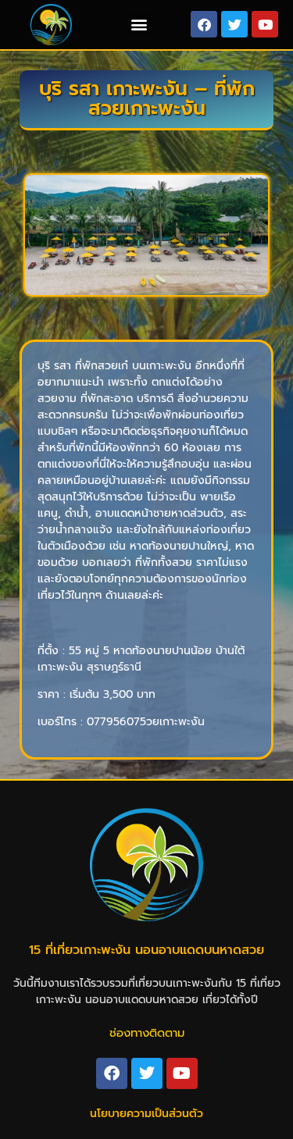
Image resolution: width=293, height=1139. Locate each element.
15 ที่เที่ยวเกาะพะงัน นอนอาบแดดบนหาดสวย (146, 950)
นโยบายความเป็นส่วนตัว (146, 1113)
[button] (139, 24)
